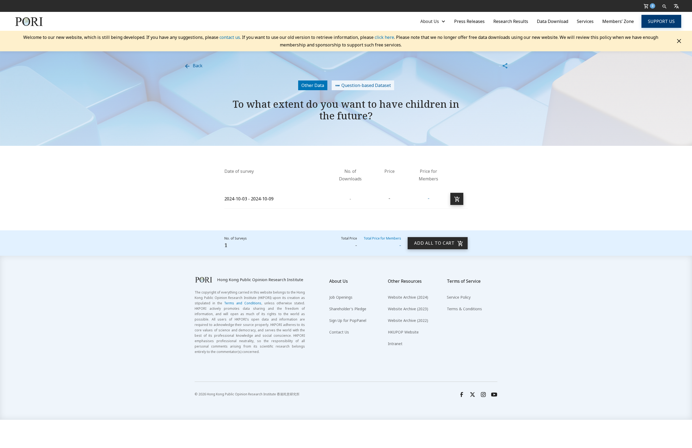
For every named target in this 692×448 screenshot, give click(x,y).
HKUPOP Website (403, 332)
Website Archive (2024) (408, 297)
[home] (29, 21)
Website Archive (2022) (408, 320)
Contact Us (339, 332)
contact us (229, 37)
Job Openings (340, 297)
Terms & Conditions (464, 308)
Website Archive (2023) (408, 308)
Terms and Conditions (242, 303)
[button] (650, 6)
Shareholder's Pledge (347, 308)
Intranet (395, 343)
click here (384, 37)
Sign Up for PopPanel (347, 320)
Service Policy (459, 297)
